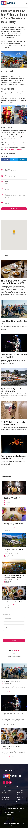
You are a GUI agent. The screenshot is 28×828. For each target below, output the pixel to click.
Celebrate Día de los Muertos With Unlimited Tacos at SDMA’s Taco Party (13, 524)
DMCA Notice (20, 797)
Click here (7, 203)
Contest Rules (20, 790)
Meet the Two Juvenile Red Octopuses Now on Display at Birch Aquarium (13, 457)
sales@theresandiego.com (10, 812)
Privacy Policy (20, 792)
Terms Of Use (20, 794)
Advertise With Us (7, 790)
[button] (14, 233)
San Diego (22, 135)
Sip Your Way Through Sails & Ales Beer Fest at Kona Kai (13, 389)
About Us (6, 794)
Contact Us (6, 799)
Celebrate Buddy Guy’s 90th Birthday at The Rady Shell (14, 355)
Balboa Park (7, 530)
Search (14, 640)
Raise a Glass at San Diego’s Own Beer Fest (14, 322)
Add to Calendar (14, 208)
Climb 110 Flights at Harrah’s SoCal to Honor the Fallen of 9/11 (13, 423)
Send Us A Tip (7, 792)
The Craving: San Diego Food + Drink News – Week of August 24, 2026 (13, 281)
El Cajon (6, 504)
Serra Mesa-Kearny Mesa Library (13, 149)
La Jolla (6, 556)
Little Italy (7, 607)
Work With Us (6, 797)
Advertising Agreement (19, 800)
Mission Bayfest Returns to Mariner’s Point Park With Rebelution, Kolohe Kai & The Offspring (14, 576)
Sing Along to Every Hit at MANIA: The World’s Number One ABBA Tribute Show (13, 497)
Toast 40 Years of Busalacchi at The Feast (13, 602)
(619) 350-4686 (8, 814)
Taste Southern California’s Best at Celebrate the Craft (13, 550)
